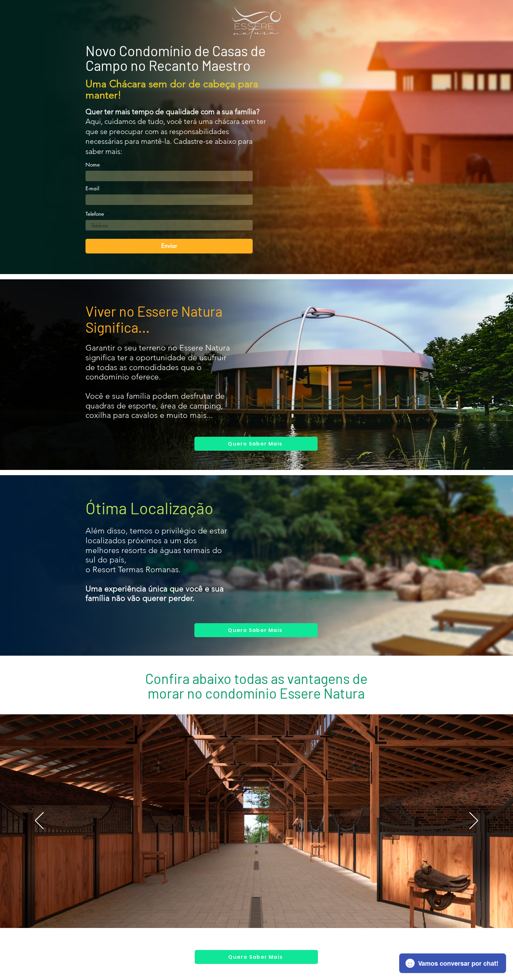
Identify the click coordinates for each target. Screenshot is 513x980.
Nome (93, 164)
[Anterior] (39, 821)
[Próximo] (473, 821)
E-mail (92, 188)
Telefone (95, 213)
